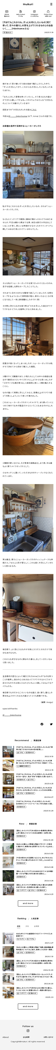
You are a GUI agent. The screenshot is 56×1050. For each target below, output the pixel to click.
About (6, 1037)
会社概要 (26, 1037)
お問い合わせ (48, 1037)
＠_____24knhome (17, 116)
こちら (33, 110)
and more (28, 903)
